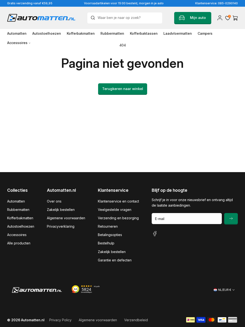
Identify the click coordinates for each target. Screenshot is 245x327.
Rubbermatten (18, 210)
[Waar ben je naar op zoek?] (94, 17)
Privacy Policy (60, 320)
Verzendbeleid (136, 320)
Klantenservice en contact (118, 201)
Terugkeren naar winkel (122, 88)
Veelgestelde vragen (114, 210)
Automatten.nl (33, 320)
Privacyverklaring (60, 226)
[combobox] (124, 17)
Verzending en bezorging (118, 218)
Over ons (54, 201)
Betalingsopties (110, 235)
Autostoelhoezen (20, 226)
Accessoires (17, 235)
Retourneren (108, 226)
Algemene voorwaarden (66, 218)
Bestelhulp (106, 243)
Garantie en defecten (115, 260)
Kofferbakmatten (20, 218)
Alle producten (18, 243)
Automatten (16, 201)
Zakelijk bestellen (61, 210)
